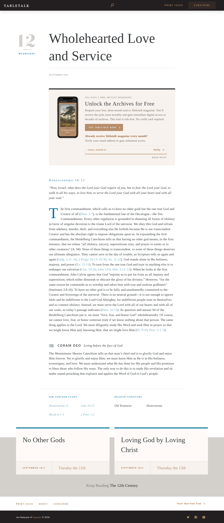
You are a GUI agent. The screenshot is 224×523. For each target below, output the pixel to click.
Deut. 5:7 (87, 214)
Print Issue (173, 5)
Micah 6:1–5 (56, 414)
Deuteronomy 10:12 (67, 180)
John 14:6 (104, 269)
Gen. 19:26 (88, 269)
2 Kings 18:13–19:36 (92, 259)
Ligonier (37, 517)
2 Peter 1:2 (87, 414)
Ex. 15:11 (83, 264)
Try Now (102, 127)
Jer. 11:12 (114, 259)
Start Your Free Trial (189, 503)
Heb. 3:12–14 (121, 269)
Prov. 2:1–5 (156, 330)
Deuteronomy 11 (58, 405)
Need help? (159, 157)
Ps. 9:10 (142, 330)
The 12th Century (124, 485)
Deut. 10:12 (109, 310)
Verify (156, 149)
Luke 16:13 (87, 405)
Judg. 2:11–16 (67, 259)
